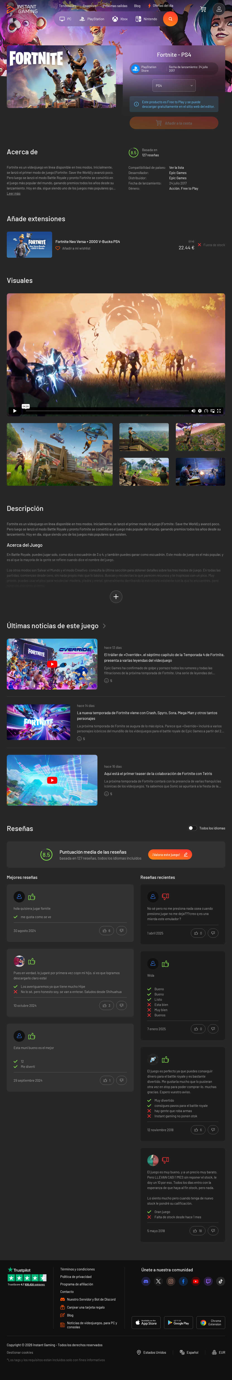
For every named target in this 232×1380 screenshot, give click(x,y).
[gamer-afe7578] (19, 896)
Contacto (67, 1291)
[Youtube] (195, 1281)
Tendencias (67, 6)
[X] (158, 1281)
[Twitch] (208, 1281)
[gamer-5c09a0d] (153, 963)
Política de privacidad (76, 1277)
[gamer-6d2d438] (19, 1036)
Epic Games (177, 173)
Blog (137, 6)
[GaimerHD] (153, 1160)
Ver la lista (176, 167)
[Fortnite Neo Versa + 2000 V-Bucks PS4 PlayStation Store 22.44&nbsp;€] (29, 245)
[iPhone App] (146, 1322)
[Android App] (178, 1322)
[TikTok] (220, 1281)
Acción (174, 188)
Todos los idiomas (212, 828)
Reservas (89, 6)
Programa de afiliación (76, 1284)
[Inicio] (22, 9)
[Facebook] (183, 1281)
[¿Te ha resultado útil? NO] (121, 930)
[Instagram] (170, 1281)
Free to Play (189, 188)
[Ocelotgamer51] (19, 961)
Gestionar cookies (20, 1352)
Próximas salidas (115, 6)
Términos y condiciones (77, 1269)
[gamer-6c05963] (153, 896)
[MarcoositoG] (153, 1059)
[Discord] (145, 1281)
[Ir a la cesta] (203, 9)
